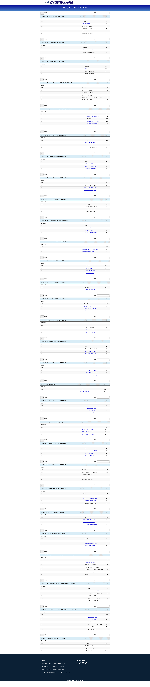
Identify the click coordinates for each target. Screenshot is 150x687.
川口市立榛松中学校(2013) (90, 353)
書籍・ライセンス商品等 (46, 669)
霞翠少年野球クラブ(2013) (87, 429)
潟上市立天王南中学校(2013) (93, 121)
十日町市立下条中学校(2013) (90, 190)
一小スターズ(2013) (90, 273)
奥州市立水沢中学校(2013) (90, 166)
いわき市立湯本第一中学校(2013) (95, 590)
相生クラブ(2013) (86, 23)
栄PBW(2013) (89, 268)
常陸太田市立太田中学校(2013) (93, 116)
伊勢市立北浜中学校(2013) (91, 375)
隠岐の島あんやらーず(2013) (91, 455)
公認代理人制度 (62, 666)
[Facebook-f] (77, 663)
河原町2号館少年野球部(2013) (91, 227)
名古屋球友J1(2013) (91, 410)
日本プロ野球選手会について (58, 669)
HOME (61, 672)
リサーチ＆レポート (45, 666)
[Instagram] (86, 663)
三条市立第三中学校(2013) (90, 289)
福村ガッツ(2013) (87, 306)
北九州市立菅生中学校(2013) (89, 522)
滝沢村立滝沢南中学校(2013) (91, 168)
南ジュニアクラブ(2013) (91, 270)
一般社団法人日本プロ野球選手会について (50, 672)
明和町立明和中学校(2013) (91, 372)
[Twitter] (80, 663)
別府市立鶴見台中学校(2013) (90, 543)
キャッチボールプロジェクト (59, 663)
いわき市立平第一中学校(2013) (89, 500)
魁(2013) (87, 68)
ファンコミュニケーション (47, 663)
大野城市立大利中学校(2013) (89, 519)
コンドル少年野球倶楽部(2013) (91, 232)
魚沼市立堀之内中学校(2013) (90, 187)
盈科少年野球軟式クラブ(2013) (88, 434)
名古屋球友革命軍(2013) (92, 412)
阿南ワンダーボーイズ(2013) (89, 49)
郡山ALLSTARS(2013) (84, 391)
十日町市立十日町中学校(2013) (93, 123)
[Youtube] (83, 663)
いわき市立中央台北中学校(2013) (90, 498)
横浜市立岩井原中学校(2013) (88, 251)
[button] (99, 2)
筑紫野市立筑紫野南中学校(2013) (90, 524)
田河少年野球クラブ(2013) (87, 431)
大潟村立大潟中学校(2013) (90, 144)
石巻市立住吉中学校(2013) (91, 329)
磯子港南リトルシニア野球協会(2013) (90, 249)
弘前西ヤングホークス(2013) (90, 308)
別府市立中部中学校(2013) (90, 545)
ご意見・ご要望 (67, 672)
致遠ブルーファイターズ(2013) (90, 310)
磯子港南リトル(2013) (89, 230)
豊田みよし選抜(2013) (91, 408)
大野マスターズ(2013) (92, 617)
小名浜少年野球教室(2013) (90, 562)
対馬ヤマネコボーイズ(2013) (91, 450)
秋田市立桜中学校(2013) (90, 142)
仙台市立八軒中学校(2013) (92, 126)
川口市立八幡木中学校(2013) (91, 351)
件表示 (45, 12)
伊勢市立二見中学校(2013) (91, 370)
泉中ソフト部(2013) (92, 619)
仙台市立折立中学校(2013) (91, 332)
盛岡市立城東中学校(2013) (90, 163)
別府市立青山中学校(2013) (90, 541)
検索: (95, 12)
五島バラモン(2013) (89, 453)
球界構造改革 (54, 666)
